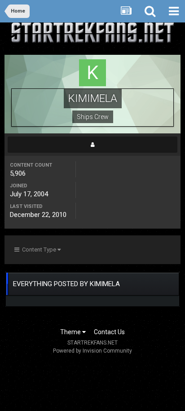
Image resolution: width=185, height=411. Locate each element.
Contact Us (109, 332)
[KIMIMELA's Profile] (92, 145)
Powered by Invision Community (92, 351)
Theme (71, 332)
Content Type (38, 249)
